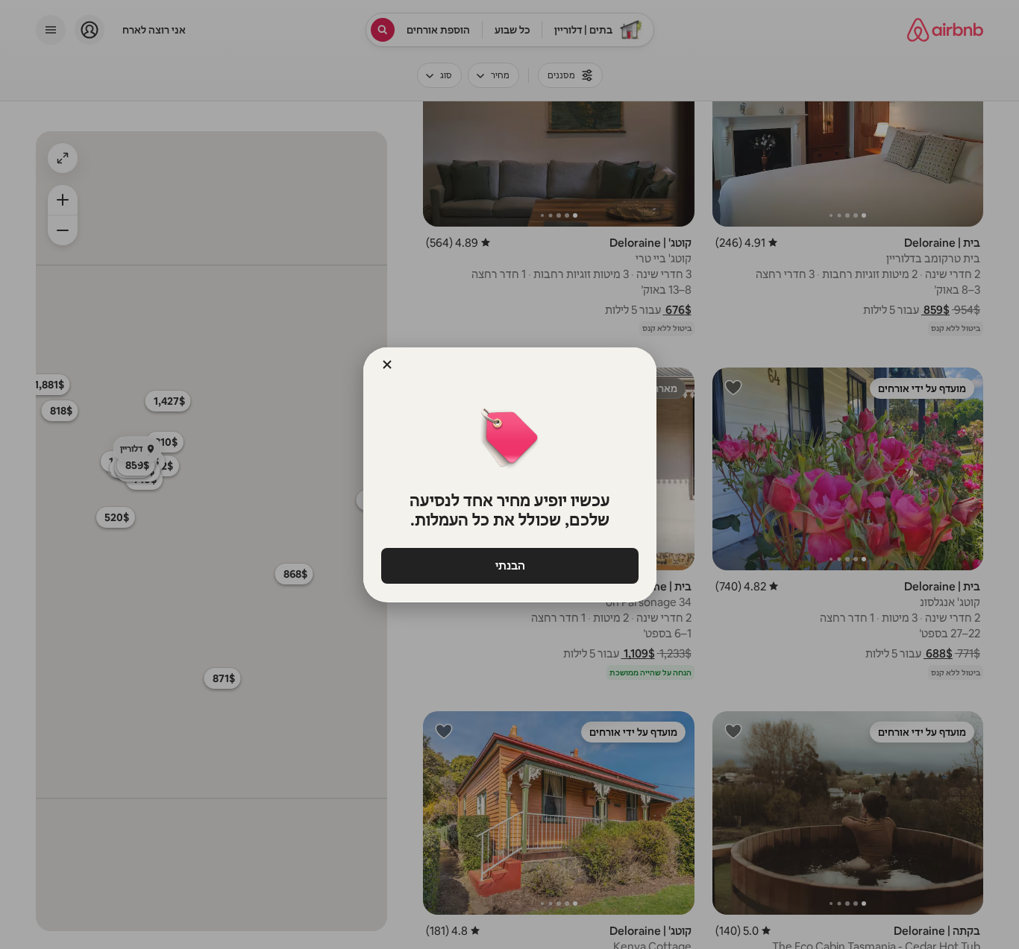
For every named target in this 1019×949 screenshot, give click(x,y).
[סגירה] (387, 365)
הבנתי (509, 565)
